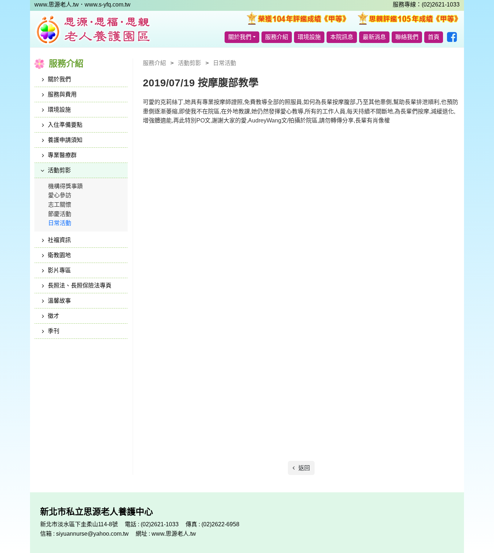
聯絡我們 (406, 37)
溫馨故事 (59, 301)
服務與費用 (62, 94)
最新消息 (374, 37)
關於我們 (239, 37)
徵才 (53, 316)
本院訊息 (341, 37)
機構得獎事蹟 (65, 186)
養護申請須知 (65, 140)
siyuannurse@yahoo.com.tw (93, 534)
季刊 (53, 331)
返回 (303, 468)
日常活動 (59, 223)
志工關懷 (59, 205)
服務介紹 (276, 37)
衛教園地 (59, 255)
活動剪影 (59, 170)
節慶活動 (59, 214)
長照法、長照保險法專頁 (79, 285)
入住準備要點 (65, 125)
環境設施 (309, 37)
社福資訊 (59, 240)
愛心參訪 (59, 195)
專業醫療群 (62, 155)
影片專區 (59, 270)
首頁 (433, 37)
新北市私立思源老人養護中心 (93, 29)
